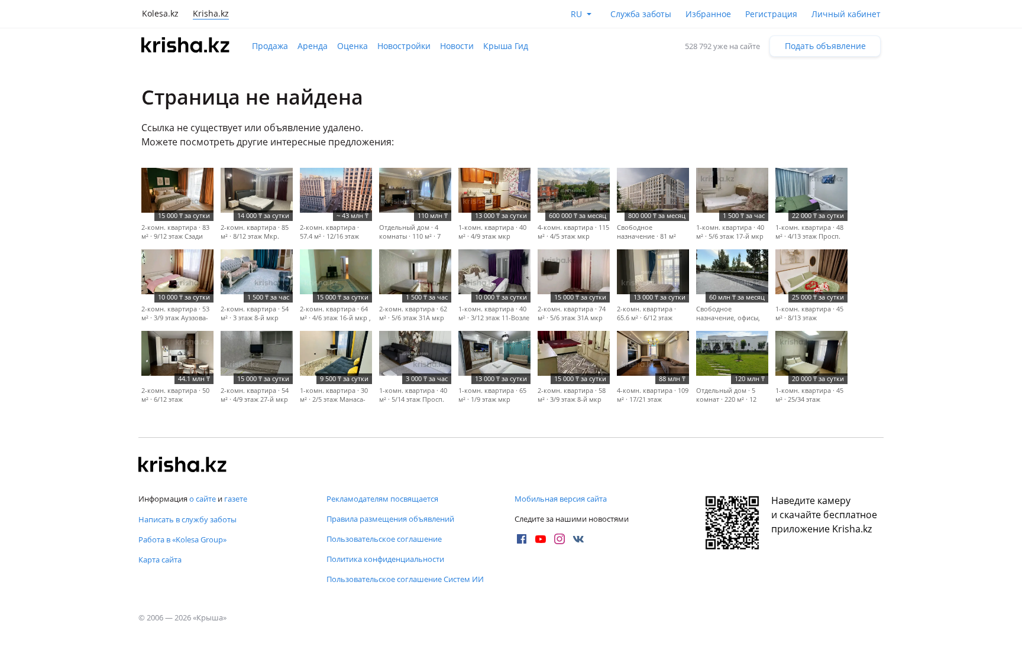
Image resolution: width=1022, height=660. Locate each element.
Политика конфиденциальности (385, 559)
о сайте (202, 498)
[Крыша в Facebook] (522, 539)
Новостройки (404, 45)
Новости (457, 45)
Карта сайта (160, 559)
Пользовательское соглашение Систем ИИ (405, 579)
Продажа (270, 45)
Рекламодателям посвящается (382, 498)
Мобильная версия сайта (561, 498)
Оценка (352, 45)
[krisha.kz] (182, 465)
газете (235, 498)
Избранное (708, 13)
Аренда (312, 45)
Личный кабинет (846, 13)
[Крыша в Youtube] (540, 539)
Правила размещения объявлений (390, 518)
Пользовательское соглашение (384, 539)
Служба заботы (640, 13)
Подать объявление (825, 45)
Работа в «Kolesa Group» (182, 539)
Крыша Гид (505, 45)
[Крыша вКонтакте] (578, 539)
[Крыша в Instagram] (559, 539)
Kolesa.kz (160, 13)
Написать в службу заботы (187, 519)
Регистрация (771, 13)
